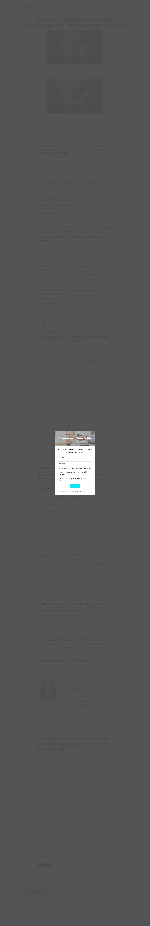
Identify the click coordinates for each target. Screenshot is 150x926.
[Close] (92, 433)
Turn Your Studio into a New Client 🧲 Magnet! (73, 473)
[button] (75, 474)
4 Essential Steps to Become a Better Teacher (73, 479)
